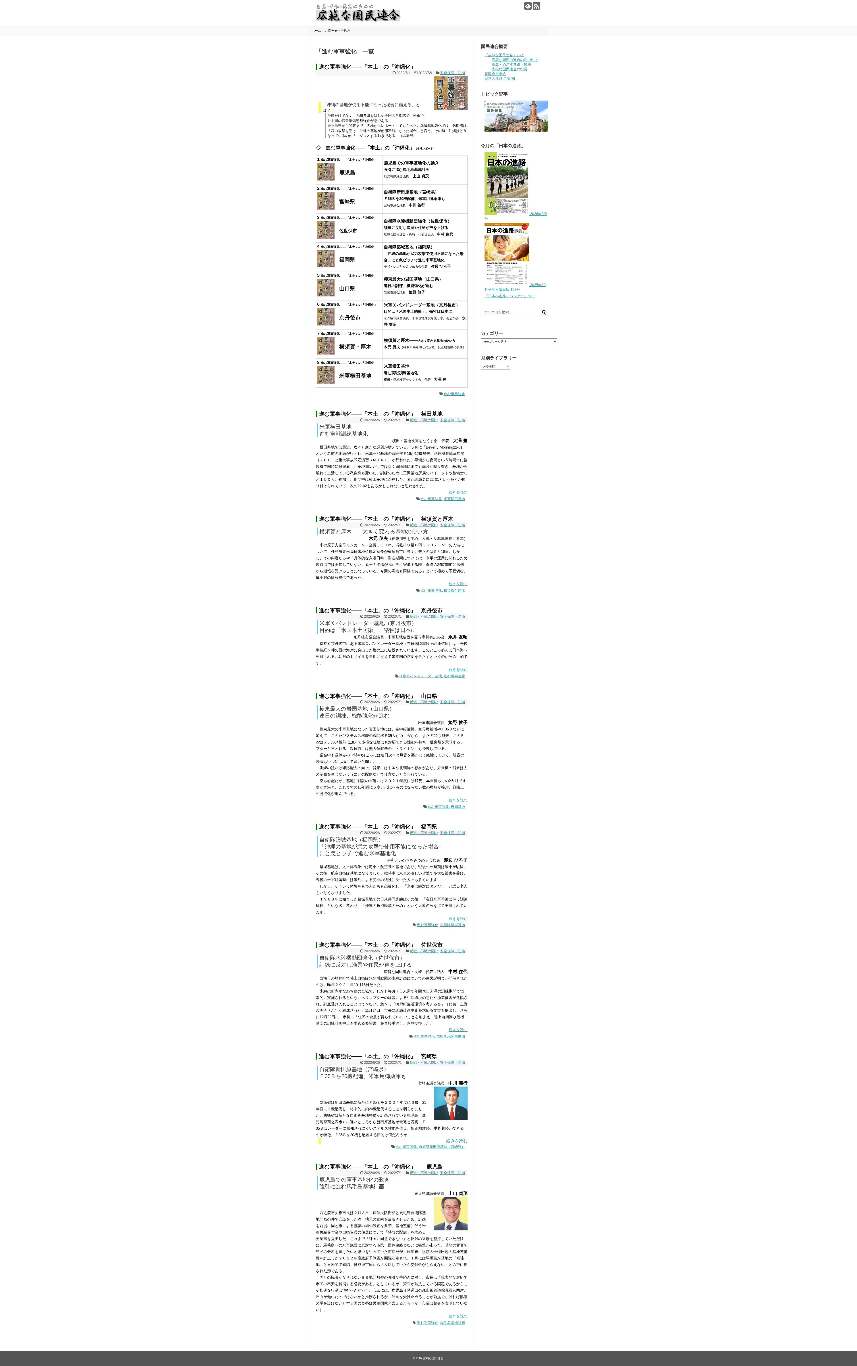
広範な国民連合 (433, 1358)
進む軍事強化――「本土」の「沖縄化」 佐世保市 (381, 945)
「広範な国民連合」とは (504, 55)
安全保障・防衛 (452, 73)
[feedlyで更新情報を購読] (528, 6)
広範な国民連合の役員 (509, 69)
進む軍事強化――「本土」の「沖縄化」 (367, 67)
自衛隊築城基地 (452, 925)
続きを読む (458, 492)
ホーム (316, 30)
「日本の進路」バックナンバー (510, 296)
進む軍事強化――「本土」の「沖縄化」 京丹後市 (381, 610)
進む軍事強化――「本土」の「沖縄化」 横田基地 (381, 414)
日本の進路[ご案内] (500, 78)
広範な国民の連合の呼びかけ (515, 60)
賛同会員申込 (495, 74)
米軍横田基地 (454, 499)
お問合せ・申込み (337, 30)
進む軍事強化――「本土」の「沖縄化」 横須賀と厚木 (386, 519)
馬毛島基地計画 (452, 1323)
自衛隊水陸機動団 (451, 1036)
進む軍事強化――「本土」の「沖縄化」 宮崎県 (378, 1056)
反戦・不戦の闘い (424, 420)
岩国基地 (458, 807)
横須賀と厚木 (454, 590)
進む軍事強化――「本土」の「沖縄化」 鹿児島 (381, 1167)
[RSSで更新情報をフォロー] (536, 6)
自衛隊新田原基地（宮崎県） (442, 1147)
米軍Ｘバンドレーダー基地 (420, 676)
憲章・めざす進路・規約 (511, 64)
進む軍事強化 (454, 394)
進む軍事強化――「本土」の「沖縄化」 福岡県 (378, 827)
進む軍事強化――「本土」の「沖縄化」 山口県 (378, 696)
